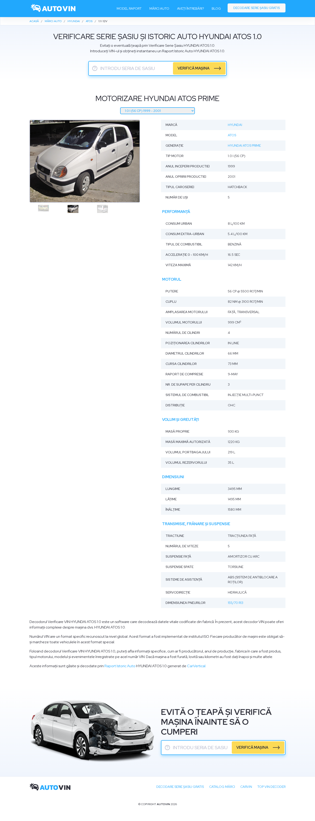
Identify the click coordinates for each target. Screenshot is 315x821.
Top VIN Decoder (271, 787)
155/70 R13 (235, 603)
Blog (216, 8)
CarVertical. (196, 666)
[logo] (53, 8)
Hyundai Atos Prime (244, 145)
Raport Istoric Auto (119, 666)
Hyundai (235, 125)
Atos (232, 135)
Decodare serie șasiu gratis (256, 8)
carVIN (246, 787)
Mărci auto (159, 8)
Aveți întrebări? (190, 8)
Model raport (129, 8)
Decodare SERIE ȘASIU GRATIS (180, 787)
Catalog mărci (222, 787)
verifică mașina (193, 68)
